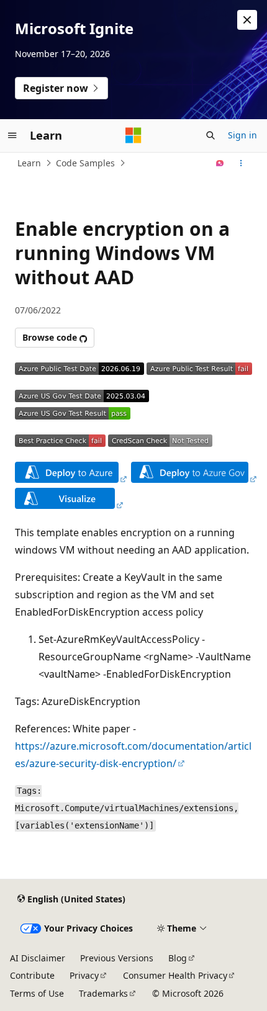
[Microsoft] (133, 135)
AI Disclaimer (37, 958)
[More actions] (241, 163)
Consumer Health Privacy (175, 975)
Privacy (84, 975)
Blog (177, 958)
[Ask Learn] (220, 163)
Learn (29, 163)
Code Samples (85, 163)
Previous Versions (116, 958)
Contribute (32, 975)
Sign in (242, 135)
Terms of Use (37, 993)
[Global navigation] (12, 135)
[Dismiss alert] (247, 20)
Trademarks (103, 993)
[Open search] (210, 135)
